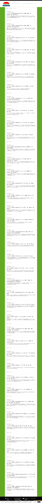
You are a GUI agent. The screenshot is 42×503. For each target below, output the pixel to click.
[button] (35, 8)
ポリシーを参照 (29, 502)
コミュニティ (14, 8)
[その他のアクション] (35, 11)
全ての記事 (7, 8)
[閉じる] (41, 501)
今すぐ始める (10, 8)
